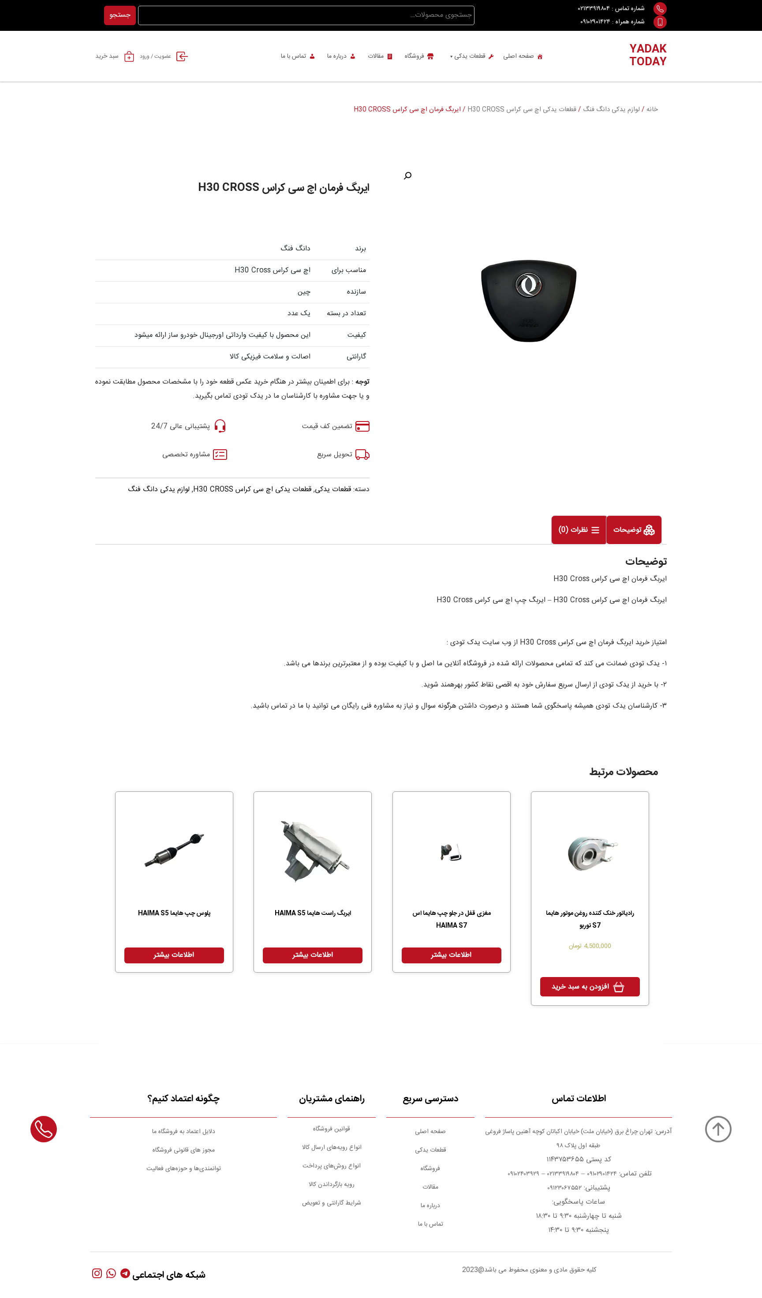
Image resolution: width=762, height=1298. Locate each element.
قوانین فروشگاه (331, 1129)
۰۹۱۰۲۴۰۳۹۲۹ (522, 1174)
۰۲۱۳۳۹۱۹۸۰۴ (594, 9)
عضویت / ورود (155, 56)
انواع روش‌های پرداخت (332, 1166)
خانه (652, 109)
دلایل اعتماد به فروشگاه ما (183, 1131)
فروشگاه (414, 56)
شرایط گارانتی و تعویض (331, 1203)
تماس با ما (293, 56)
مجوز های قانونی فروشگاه (184, 1150)
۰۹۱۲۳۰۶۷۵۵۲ (564, 1188)
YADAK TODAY (648, 56)
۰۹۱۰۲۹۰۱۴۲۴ (595, 22)
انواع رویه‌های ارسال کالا (332, 1147)
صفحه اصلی (518, 56)
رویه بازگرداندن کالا (332, 1184)
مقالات (376, 56)
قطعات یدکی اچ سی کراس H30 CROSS (521, 109)
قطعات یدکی (470, 56)
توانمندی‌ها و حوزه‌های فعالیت (183, 1169)
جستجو (120, 15)
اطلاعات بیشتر (451, 955)
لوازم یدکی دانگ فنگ (611, 109)
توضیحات (628, 531)
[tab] (634, 530)
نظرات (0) (574, 531)
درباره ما (337, 56)
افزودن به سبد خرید (580, 987)
